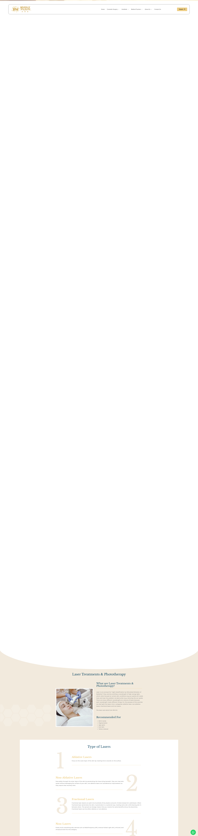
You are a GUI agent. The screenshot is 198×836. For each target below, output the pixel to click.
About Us (147, 9)
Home (103, 9)
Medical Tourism (136, 9)
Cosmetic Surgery (112, 9)
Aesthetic (124, 9)
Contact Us (157, 9)
